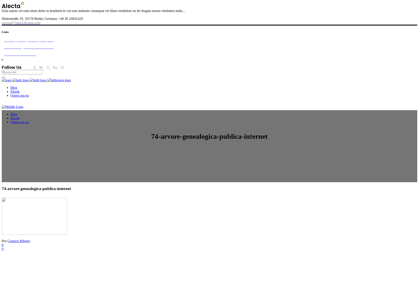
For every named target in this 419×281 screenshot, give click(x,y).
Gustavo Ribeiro (18, 241)
